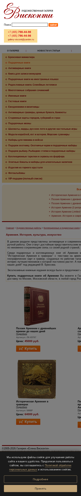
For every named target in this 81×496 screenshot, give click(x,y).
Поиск (7, 24)
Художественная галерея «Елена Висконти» (28, 11)
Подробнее (40, 479)
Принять (40, 488)
